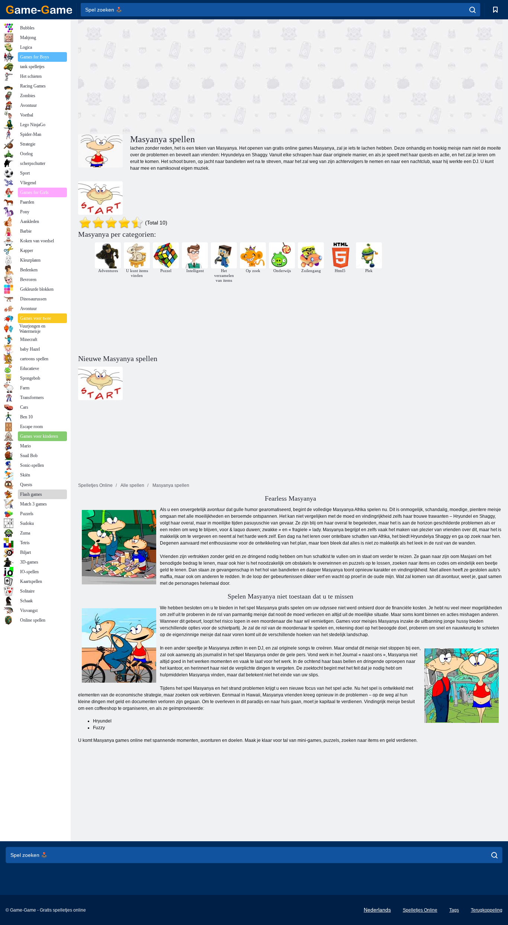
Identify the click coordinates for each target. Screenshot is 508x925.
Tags (454, 910)
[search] (472, 10)
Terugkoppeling (486, 910)
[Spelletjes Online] (39, 10)
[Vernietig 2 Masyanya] (100, 198)
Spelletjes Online (420, 910)
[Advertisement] (184, 75)
